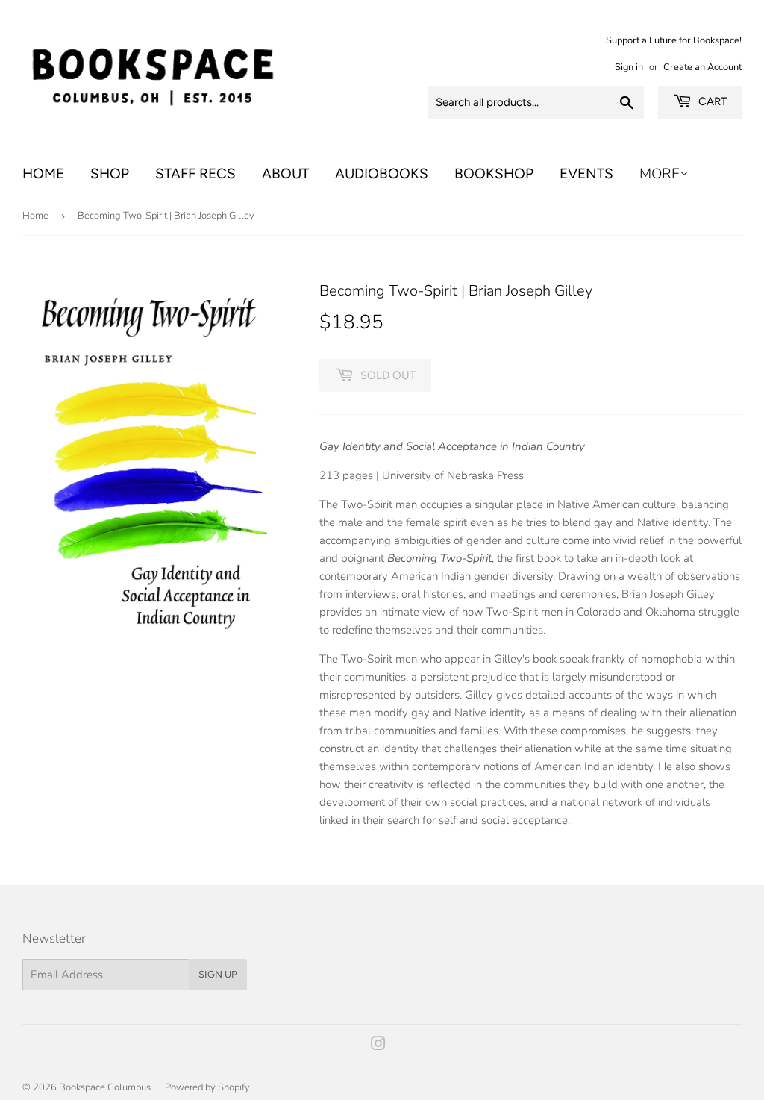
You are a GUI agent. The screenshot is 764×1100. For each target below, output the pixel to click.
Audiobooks (381, 173)
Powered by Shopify (207, 1087)
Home (43, 173)
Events (586, 173)
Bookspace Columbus (105, 1087)
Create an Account (702, 67)
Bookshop (493, 173)
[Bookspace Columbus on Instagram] (378, 1045)
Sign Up (217, 974)
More (659, 174)
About (285, 173)
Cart (711, 101)
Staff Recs (195, 173)
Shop (109, 173)
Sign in (629, 67)
